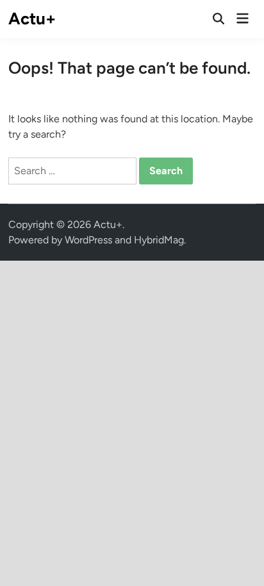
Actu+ (32, 18)
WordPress (88, 240)
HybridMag (159, 240)
